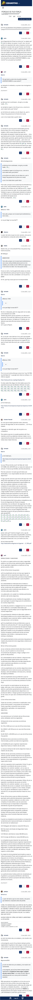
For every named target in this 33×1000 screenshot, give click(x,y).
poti (5, 72)
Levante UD (4, 16)
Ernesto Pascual (8, 419)
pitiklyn (6, 891)
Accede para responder (25, 19)
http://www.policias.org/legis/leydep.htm (13, 380)
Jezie (5, 38)
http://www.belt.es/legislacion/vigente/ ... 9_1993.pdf (16, 543)
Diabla (5, 245)
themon (6, 232)
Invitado (6, 24)
